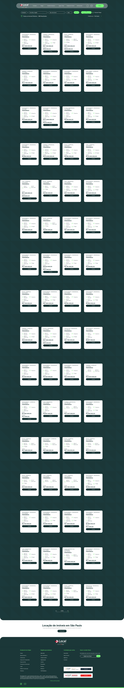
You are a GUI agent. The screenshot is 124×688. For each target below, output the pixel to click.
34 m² (89, 406)
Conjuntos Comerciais (25, 664)
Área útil (25, 40)
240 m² (25, 556)
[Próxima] (67, 611)
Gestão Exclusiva (51, 5)
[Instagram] (21, 684)
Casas (21, 653)
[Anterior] (57, 611)
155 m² (25, 590)
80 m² (89, 223)
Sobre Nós (66, 653)
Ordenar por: (91, 16)
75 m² (25, 149)
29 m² (67, 112)
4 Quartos (33, 113)
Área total (26, 43)
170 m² (75, 480)
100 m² (89, 593)
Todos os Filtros (86, 13)
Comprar (35, 5)
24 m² (89, 333)
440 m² (46, 149)
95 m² (46, 39)
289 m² (67, 39)
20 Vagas (97, 153)
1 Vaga (53, 42)
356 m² (32, 443)
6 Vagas (68, 42)
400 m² (89, 42)
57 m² (67, 223)
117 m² (25, 480)
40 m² (67, 259)
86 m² (46, 76)
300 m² (89, 78)
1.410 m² (68, 519)
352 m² (46, 112)
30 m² (67, 296)
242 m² (89, 39)
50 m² (89, 590)
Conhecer (29, 48)
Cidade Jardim (44, 657)
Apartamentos (23, 655)
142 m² (67, 480)
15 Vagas (68, 557)
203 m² (89, 443)
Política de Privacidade (55, 680)
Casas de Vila (23, 662)
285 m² (67, 186)
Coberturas (22, 657)
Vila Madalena (43, 670)
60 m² (25, 39)
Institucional (79, 5)
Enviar (98, 656)
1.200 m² (90, 152)
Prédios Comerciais (24, 668)
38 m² (89, 262)
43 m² (32, 186)
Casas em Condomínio (25, 659)
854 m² (46, 152)
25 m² (46, 259)
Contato (65, 659)
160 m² (89, 186)
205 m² (25, 76)
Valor (68, 12)
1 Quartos (33, 76)
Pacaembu (43, 664)
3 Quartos (97, 39)
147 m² (67, 78)
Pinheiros (42, 668)
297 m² (89, 76)
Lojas (21, 666)
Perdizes (42, 666)
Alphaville (42, 653)
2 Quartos (33, 39)
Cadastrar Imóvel (70, 5)
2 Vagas (54, 79)
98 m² (89, 112)
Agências (65, 657)
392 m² (67, 189)
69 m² (67, 517)
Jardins (42, 662)
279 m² (89, 189)
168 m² (46, 336)
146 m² (25, 78)
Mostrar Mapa (97, 12)
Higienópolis (43, 659)
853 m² (89, 149)
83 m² (25, 517)
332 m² (25, 112)
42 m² (46, 223)
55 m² (25, 296)
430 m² (89, 370)
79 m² (46, 42)
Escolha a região (33, 12)
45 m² (46, 186)
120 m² (67, 333)
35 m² (67, 149)
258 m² (25, 336)
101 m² (67, 76)
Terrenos (22, 670)
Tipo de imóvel (53, 12)
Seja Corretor (66, 655)
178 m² (46, 590)
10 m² (67, 406)
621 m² (67, 554)
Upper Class (61, 5)
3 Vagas (75, 189)
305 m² (75, 406)
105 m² (25, 259)
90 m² (67, 336)
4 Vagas (97, 42)
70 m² (46, 406)
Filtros (99, 5)
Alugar (42, 5)
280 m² (25, 553)
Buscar (76, 12)
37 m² (25, 186)
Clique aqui (62, 631)
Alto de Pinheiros (44, 655)
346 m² (53, 480)
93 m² (46, 517)
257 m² (25, 443)
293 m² (46, 480)
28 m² (25, 406)
